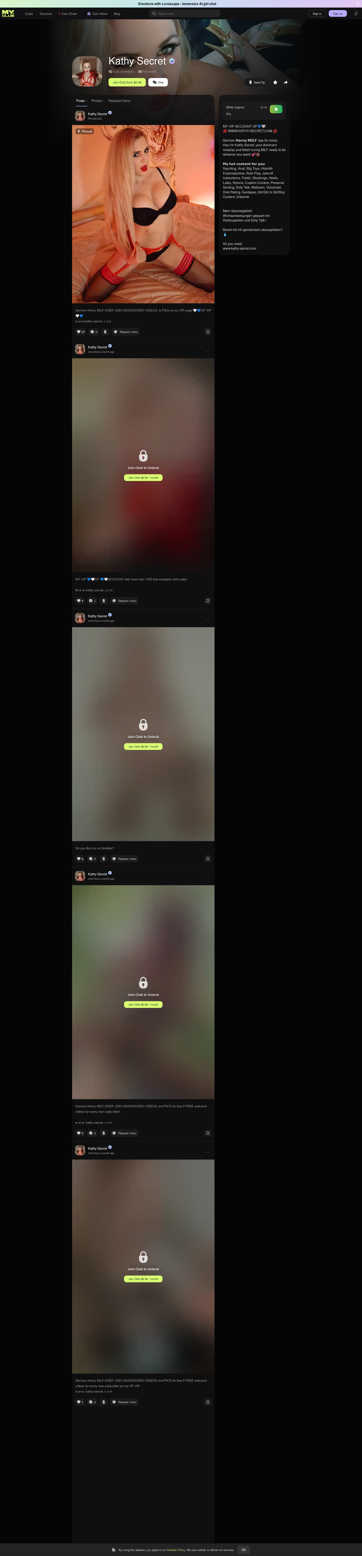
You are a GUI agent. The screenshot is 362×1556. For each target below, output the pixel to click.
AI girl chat (207, 3)
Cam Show (69, 13)
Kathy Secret (97, 113)
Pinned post (95, 118)
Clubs (29, 13)
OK (244, 1550)
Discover (46, 13)
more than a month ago (101, 351)
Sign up (338, 14)
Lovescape (170, 3)
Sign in (317, 14)
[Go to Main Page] (8, 13)
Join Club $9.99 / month (143, 478)
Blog (117, 13)
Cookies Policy (176, 1550)
